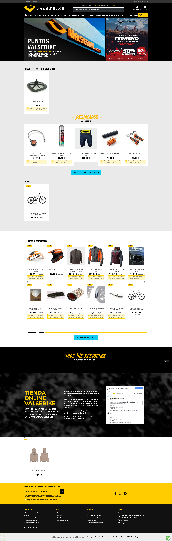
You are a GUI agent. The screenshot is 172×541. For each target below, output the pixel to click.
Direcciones (92, 520)
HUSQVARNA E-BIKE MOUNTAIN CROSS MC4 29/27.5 (37, 214)
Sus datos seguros (31, 527)
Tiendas (27, 515)
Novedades (60, 518)
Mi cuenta (91, 513)
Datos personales (93, 518)
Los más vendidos (62, 520)
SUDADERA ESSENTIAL (38, 470)
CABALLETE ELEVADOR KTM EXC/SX (110, 153)
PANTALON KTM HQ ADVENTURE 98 (116, 309)
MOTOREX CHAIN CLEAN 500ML (135, 153)
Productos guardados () (141, 1)
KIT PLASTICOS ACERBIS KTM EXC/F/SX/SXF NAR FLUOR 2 (76, 271)
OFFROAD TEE (116, 269)
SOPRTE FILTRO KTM (37, 101)
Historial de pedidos (94, 515)
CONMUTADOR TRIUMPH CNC (56, 270)
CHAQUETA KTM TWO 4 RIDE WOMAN (35, 270)
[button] (25, 39)
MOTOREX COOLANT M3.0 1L (36, 153)
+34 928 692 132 (126, 520)
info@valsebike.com (127, 523)
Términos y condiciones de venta (35, 518)
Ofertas (59, 515)
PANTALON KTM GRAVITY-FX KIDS (76, 309)
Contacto (34, 1)
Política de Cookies (31, 520)
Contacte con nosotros (32, 513)
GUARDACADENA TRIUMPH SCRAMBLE (35, 309)
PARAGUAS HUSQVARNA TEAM (136, 309)
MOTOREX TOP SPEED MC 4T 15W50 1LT (61, 154)
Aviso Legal (28, 525)
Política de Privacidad (32, 522)
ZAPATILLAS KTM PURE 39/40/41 (86, 153)
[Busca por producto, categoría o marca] (122, 9)
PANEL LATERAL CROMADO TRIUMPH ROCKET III (136, 270)
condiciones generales (41, 499)
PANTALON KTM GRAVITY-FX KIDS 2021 (96, 309)
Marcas (59, 513)
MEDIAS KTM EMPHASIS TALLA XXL (96, 270)
